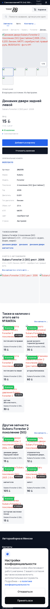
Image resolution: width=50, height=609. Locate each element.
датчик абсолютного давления (10, 401)
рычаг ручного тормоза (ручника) (35, 342)
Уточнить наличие (25, 150)
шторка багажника (35, 371)
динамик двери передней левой (11, 453)
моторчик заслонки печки (13, 513)
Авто (18, 23)
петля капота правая (13, 341)
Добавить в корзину (25, 142)
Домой (5, 29)
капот (29, 482)
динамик (23, 244)
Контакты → (30, 23)
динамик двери (9, 244)
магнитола (7, 248)
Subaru (25, 29)
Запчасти (7, 23)
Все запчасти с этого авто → (15, 270)
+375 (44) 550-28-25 (25, 2)
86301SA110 (7, 162)
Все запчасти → (41, 321)
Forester (34, 29)
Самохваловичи (11, 2)
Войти (46, 2)
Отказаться (25, 591)
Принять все (25, 600)
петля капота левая (13, 371)
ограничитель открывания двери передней (35, 453)
